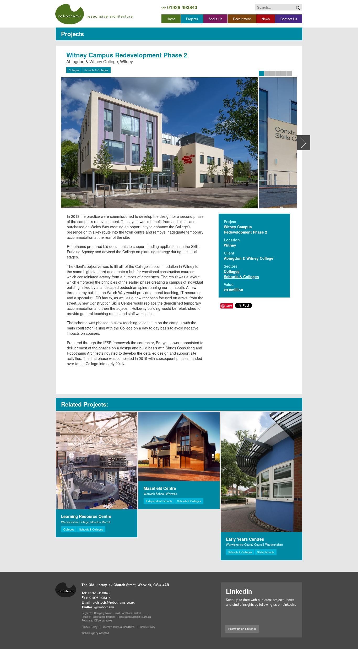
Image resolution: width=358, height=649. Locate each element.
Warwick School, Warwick (160, 493)
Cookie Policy (147, 627)
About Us (215, 19)
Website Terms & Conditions (118, 627)
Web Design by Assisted (95, 633)
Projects (192, 19)
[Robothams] (94, 14)
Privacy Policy (89, 627)
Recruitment (242, 19)
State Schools (265, 552)
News (266, 19)
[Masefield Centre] (179, 446)
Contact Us (288, 19)
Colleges (74, 70)
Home (171, 19)
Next (303, 142)
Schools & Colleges (96, 70)
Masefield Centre (160, 488)
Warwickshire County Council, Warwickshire (254, 544)
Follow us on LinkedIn (242, 628)
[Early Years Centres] (261, 472)
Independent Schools (159, 501)
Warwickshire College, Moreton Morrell (85, 522)
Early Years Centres (245, 539)
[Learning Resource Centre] (96, 461)
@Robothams (104, 607)
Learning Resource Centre (86, 516)
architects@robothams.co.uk (113, 602)
